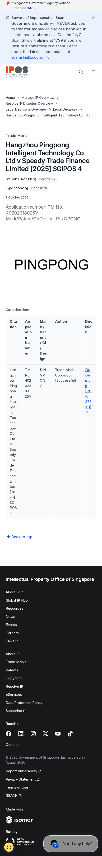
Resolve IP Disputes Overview (29, 103)
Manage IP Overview (38, 97)
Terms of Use (17, 787)
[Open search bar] (81, 72)
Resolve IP (14, 686)
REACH (12, 795)
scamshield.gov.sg (27, 57)
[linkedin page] (21, 733)
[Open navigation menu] (93, 72)
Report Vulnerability (21, 771)
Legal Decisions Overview (26, 109)
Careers (12, 633)
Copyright (14, 678)
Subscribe (14, 710)
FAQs (10, 641)
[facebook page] (8, 733)
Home (10, 97)
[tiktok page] (70, 733)
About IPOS (15, 592)
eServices (14, 694)
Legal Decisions (65, 109)
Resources (14, 608)
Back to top (21, 536)
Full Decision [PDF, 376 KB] (88, 388)
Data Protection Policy (24, 702)
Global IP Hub (17, 600)
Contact (12, 744)
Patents (12, 670)
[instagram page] (33, 733)
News (10, 616)
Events (11, 624)
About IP (13, 654)
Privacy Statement (21, 779)
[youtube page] (58, 733)
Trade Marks (16, 662)
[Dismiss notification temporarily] (93, 18)
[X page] (45, 733)
